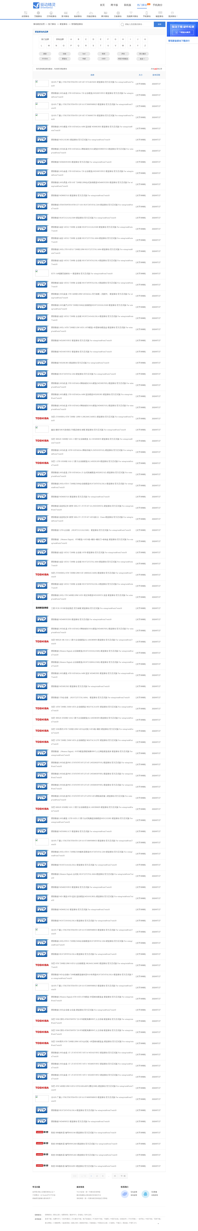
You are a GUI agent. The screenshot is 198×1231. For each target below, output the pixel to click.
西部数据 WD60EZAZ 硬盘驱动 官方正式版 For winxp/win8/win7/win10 (80, 910)
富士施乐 (142, 54)
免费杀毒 (64, 1215)
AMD (103, 59)
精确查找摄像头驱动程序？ (42, 1198)
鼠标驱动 (78, 16)
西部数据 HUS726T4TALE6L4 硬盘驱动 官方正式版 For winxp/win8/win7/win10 (83, 1110)
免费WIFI (56, 1219)
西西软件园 (83, 1223)
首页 (102, 5)
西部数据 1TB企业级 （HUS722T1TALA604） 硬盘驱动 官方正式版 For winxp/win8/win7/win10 (90, 698)
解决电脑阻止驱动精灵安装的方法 (89, 1195)
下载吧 (106, 1219)
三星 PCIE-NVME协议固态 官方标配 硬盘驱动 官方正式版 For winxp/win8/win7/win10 (86, 608)
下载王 (118, 1223)
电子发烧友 (87, 1219)
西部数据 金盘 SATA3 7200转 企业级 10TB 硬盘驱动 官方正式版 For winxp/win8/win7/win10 (89, 553)
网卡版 (114, 5)
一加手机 (140, 1219)
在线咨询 (154, 1195)
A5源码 (111, 1223)
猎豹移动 (48, 1215)
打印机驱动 (51, 16)
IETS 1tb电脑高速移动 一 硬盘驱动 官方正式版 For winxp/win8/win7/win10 (81, 274)
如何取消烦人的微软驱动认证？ (43, 1192)
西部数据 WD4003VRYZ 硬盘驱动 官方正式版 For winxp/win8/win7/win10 (81, 887)
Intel (84, 54)
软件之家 (87, 1215)
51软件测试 (66, 1219)
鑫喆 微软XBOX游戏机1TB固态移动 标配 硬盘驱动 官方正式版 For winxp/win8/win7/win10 (88, 430)
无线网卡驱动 (132, 16)
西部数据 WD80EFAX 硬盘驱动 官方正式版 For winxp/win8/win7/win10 (80, 196)
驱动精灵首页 (39, 24)
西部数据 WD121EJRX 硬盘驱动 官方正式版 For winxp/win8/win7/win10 (80, 140)
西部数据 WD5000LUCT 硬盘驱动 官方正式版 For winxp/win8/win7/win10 (81, 831)
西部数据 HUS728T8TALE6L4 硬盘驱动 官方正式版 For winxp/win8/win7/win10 (83, 954)
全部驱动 (25, 16)
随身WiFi (73, 1215)
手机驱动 (147, 16)
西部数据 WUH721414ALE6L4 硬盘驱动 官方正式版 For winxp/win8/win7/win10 (84, 865)
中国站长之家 (102, 1223)
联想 (103, 54)
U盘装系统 (66, 1223)
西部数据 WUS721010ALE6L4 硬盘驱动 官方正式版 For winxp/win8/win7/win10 (83, 921)
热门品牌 (45, 39)
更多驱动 (172, 16)
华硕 (84, 59)
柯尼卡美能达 (123, 59)
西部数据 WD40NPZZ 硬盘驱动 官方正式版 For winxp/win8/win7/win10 (80, 1122)
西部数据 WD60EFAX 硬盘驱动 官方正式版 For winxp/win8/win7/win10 (80, 497)
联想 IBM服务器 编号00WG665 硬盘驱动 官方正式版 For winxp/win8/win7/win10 (84, 1155)
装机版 (127, 5)
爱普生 (64, 59)
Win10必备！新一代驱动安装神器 (88, 1192)
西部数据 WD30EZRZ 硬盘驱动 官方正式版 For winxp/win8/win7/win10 (80, 686)
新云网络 (48, 1223)
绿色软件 (123, 1219)
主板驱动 (117, 16)
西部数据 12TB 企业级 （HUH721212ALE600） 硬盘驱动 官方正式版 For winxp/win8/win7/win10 (91, 530)
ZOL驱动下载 (76, 1219)
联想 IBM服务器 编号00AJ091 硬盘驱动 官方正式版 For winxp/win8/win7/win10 (83, 1166)
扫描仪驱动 (91, 16)
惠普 (45, 54)
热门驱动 (142, 5)
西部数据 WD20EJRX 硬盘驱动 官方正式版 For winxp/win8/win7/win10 (80, 363)
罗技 (123, 54)
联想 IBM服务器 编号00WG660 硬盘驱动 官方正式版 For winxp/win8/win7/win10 (84, 1144)
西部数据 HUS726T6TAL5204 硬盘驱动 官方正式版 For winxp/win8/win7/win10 (83, 374)
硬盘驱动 (63, 24)
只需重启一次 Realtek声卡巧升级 (43, 1195)
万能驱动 (38, 16)
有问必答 (134, 1195)
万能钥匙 (92, 1223)
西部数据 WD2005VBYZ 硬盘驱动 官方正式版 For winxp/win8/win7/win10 (81, 341)
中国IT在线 (114, 1219)
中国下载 (148, 1219)
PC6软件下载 (97, 1219)
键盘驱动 (159, 16)
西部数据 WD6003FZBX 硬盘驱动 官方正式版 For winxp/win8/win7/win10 (81, 162)
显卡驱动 (65, 16)
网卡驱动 (105, 16)
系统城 (125, 1223)
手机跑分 (157, 5)
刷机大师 (74, 1223)
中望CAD (132, 1223)
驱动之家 (56, 1215)
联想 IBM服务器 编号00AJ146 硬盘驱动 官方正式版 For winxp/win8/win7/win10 (83, 1133)
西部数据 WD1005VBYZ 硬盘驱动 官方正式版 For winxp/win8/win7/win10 (81, 352)
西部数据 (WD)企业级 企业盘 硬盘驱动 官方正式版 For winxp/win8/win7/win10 (83, 1010)
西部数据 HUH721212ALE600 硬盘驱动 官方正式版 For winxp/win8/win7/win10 (83, 218)
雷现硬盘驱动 (77, 24)
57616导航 (132, 1219)
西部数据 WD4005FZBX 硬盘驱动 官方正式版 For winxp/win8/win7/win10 (81, 619)
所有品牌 (60, 39)
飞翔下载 (157, 1219)
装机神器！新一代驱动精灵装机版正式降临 (92, 1198)
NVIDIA (45, 59)
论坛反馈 (134, 1192)
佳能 (64, 54)
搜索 (159, 24)
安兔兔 (80, 1215)
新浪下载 (48, 1219)
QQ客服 (154, 1192)
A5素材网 (56, 1223)
